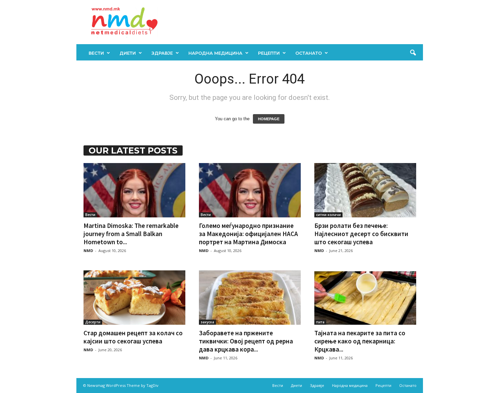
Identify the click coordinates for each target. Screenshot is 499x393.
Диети (127, 53)
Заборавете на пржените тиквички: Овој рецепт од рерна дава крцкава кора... (246, 341)
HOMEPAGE (268, 119)
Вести (96, 53)
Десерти (92, 322)
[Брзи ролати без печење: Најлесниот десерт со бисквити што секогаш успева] (365, 190)
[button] (412, 53)
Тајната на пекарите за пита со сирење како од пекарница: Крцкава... (359, 341)
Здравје (162, 53)
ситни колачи (328, 214)
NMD (88, 250)
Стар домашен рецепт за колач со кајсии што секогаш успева (133, 337)
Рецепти (269, 53)
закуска (207, 322)
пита (320, 322)
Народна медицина (215, 53)
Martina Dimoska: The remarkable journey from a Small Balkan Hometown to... (131, 233)
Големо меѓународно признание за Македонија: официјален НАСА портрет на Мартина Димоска (248, 233)
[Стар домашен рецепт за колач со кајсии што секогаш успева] (134, 297)
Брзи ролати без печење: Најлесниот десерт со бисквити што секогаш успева (361, 233)
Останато (308, 53)
